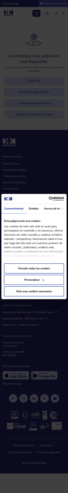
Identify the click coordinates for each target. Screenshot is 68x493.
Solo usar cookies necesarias (34, 291)
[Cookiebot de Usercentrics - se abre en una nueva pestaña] (49, 199)
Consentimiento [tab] (14, 208)
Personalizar (32, 279)
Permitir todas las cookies (34, 268)
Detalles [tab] (34, 208)
